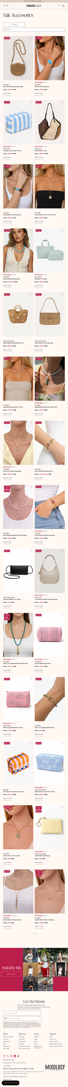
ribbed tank (30, 975)
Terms (39, 1027)
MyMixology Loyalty (55, 1044)
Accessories (6, 1041)
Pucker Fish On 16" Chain (11, 856)
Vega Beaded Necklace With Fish (46, 407)
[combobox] (5, 1018)
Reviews (21, 1044)
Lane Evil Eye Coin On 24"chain (45, 215)
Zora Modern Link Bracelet (12, 215)
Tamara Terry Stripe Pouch (12, 151)
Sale (4, 1044)
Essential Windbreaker (30, 960)
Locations (22, 1039)
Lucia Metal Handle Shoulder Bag (46, 599)
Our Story (22, 1037)
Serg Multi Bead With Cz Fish (13, 407)
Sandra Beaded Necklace (11, 279)
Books (36, 1041)
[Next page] (40, 933)
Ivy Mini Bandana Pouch (43, 663)
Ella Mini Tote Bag (41, 279)
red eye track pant (45, 975)
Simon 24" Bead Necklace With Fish (15, 663)
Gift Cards (6, 1048)
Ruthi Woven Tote (41, 151)
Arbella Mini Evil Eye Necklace (45, 920)
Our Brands (22, 1041)
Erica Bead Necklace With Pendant (15, 535)
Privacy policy (7, 1063)
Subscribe (38, 1017)
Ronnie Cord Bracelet (42, 86)
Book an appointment (56, 1046)
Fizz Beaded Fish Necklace (12, 920)
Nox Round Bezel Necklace (12, 471)
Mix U (35, 1044)
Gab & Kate (6, 148)
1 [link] (30, 934)
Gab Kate (6, 84)
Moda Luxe (38, 148)
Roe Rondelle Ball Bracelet (44, 471)
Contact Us (52, 1039)
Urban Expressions (9, 341)
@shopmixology (11, 974)
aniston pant (45, 989)
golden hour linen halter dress (60, 960)
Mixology (11, 1060)
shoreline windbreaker (30, 989)
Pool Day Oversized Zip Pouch (13, 791)
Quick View (7, 93)
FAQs (51, 1037)
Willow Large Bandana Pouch (13, 727)
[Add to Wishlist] (31, 38)
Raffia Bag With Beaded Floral (13, 343)
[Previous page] (27, 933)
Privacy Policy (33, 1027)
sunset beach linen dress (45, 960)
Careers (36, 1037)
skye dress (60, 975)
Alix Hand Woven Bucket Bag (13, 86)
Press (35, 1039)
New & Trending (8, 1037)
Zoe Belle (38, 84)
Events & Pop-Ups (24, 1046)
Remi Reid (38, 277)
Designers (6, 1046)
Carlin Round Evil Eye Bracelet (45, 535)
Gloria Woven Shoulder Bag (44, 343)
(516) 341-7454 (7, 1079)
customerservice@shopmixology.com (15, 1076)
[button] (4, 6)
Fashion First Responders (38, 1047)
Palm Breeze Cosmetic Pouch (45, 791)
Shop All (5, 1039)
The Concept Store (24, 1048)
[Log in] (7, 6)
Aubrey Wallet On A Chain (12, 599)
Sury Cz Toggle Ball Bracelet (44, 727)
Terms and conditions (19, 1063)
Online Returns (54, 1041)
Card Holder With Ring (42, 856)
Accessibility (7, 1066)
